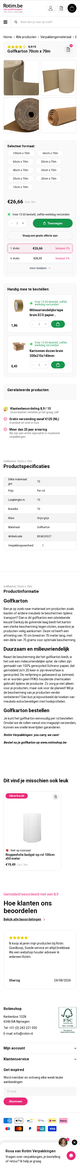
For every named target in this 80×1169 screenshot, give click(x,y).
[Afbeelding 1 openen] (21, 78)
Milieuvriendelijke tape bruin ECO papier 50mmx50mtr (46, 312)
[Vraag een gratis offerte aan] (68, 49)
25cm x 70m (20, 178)
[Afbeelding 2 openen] (58, 78)
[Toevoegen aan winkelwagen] (58, 324)
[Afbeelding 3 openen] (21, 115)
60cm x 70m (20, 161)
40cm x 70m (20, 170)
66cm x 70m (50, 153)
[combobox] (48, 21)
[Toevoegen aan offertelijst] (55, 796)
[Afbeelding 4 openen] (58, 115)
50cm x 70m (48, 161)
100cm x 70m (21, 153)
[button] (50, 8)
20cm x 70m (48, 178)
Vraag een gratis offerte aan (40, 235)
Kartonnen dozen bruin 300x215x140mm (46, 353)
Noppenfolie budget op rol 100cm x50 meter (30, 856)
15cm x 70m (20, 187)
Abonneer (15, 1101)
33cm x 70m (48, 170)
